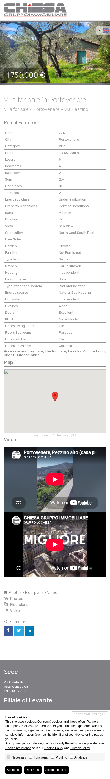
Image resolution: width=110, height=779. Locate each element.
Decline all (33, 770)
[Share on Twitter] (19, 631)
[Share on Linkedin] (29, 631)
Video (14, 610)
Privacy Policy (80, 748)
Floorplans (18, 604)
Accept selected (56, 770)
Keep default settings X (90, 714)
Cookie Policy (53, 748)
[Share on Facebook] (8, 631)
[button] (5, 52)
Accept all (13, 770)
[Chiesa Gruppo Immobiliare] (35, 10)
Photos (16, 598)
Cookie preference (18, 748)
